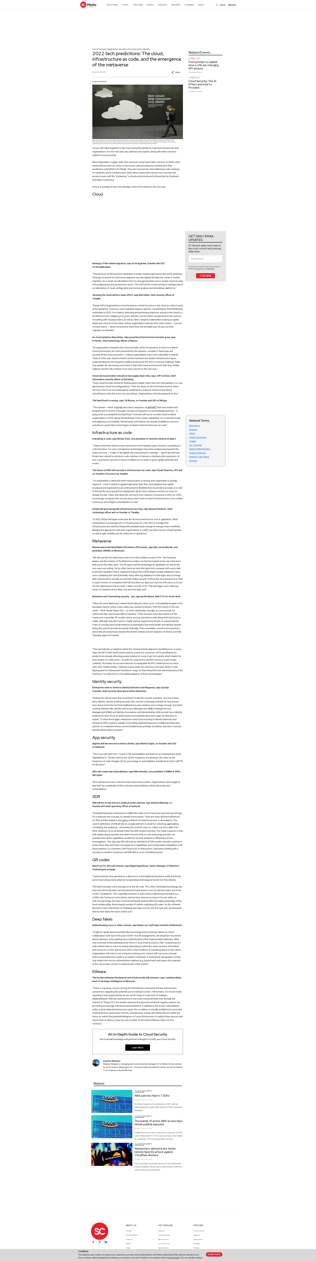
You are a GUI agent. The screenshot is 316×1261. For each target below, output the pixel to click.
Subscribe (205, 275)
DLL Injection (195, 445)
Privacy (128, 1248)
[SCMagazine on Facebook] (93, 1242)
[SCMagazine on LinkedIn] (105, 1242)
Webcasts (197, 1243)
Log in (222, 5)
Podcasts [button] (162, 5)
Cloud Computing (197, 437)
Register (232, 5)
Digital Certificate (197, 453)
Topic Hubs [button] (138, 5)
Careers (128, 1243)
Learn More (137, 1047)
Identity (146, 49)
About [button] (201, 5)
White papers (198, 1239)
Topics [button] (125, 5)
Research (197, 1235)
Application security (117, 49)
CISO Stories (112, 5)
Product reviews (199, 1231)
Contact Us (129, 1239)
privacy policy (174, 1258)
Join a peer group (164, 1243)
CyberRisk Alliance (132, 1235)
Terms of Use (199, 269)
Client (192, 433)
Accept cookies (214, 1254)
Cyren (112, 869)
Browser (193, 429)
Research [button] (175, 5)
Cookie (192, 441)
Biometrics (194, 425)
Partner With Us (163, 1248)
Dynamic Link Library (199, 456)
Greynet (193, 460)
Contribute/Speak (164, 1235)
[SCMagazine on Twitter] (99, 1242)
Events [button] (150, 5)
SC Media (129, 1231)
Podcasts (196, 1248)
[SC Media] (88, 4)
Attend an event (163, 1239)
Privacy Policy (210, 269)
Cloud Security (99, 49)
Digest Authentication (199, 449)
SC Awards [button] (189, 5)
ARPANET (152, 407)
